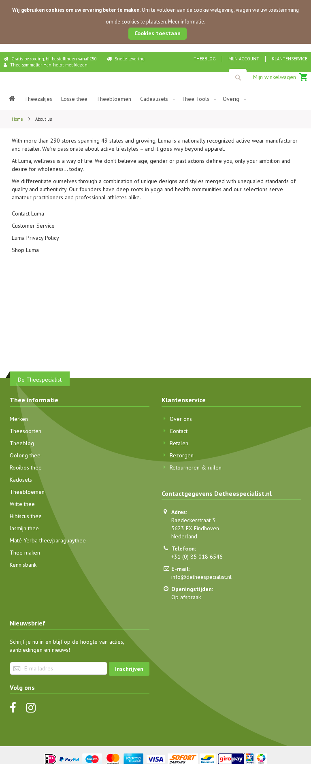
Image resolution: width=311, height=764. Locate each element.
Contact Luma (28, 213)
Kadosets (21, 479)
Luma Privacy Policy (35, 237)
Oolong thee (25, 455)
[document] (155, 22)
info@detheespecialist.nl (201, 576)
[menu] (155, 99)
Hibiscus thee (26, 516)
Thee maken (25, 552)
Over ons (181, 419)
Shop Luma (25, 250)
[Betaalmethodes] (155, 758)
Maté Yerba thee (30, 540)
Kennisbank (23, 564)
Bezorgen (182, 455)
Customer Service (33, 225)
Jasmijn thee (24, 528)
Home (18, 119)
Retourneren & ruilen (196, 467)
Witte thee (22, 504)
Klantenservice (289, 59)
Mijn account (243, 59)
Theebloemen (27, 491)
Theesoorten (25, 431)
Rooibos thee (26, 467)
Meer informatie (186, 21)
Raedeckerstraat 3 (193, 520)
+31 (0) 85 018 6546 (197, 556)
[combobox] (238, 77)
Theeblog (205, 59)
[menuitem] (12, 99)
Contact (178, 431)
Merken (19, 419)
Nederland (184, 536)
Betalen (179, 443)
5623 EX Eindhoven (195, 528)
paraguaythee (69, 540)
